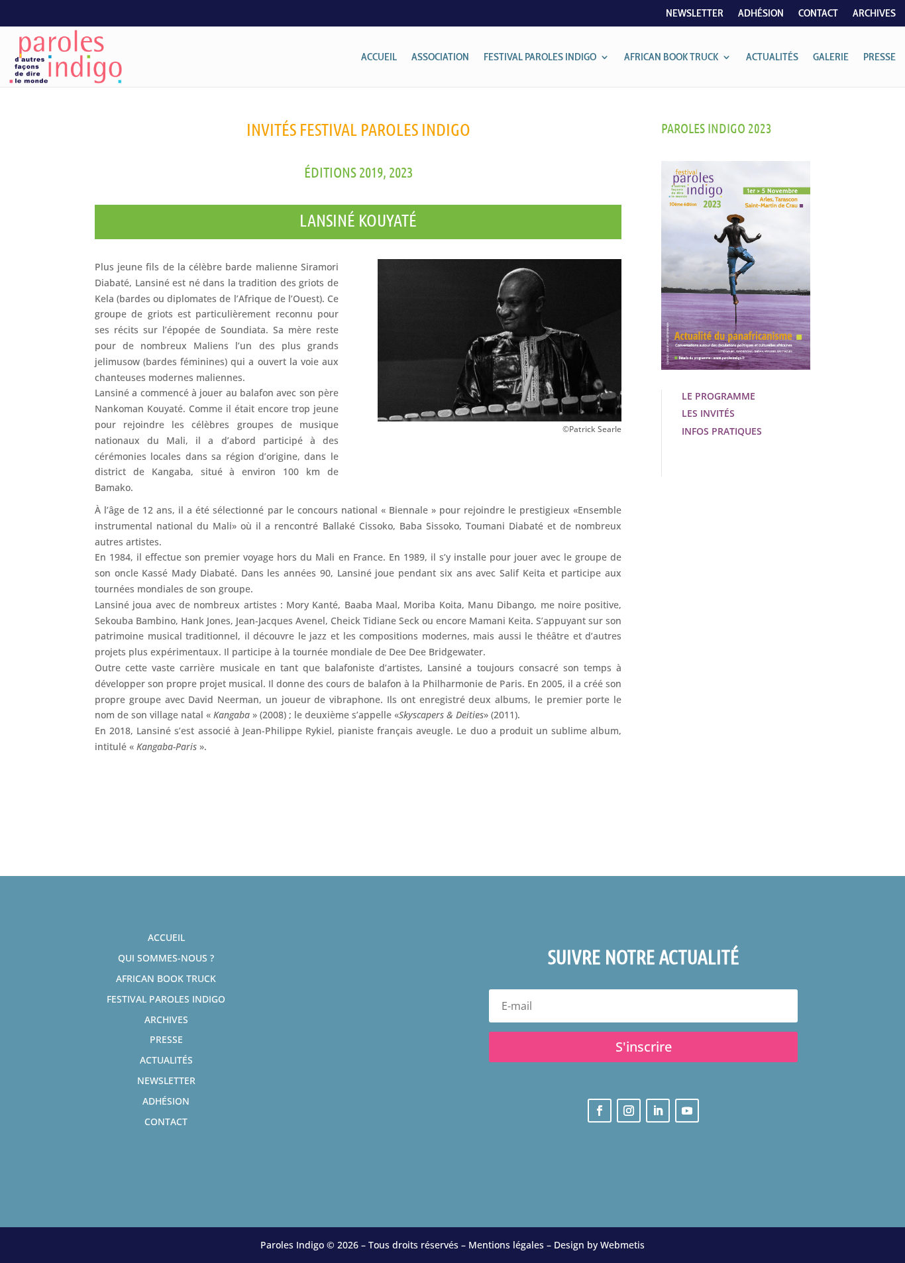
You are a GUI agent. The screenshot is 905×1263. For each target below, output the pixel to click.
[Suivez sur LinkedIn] (658, 1111)
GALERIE (831, 56)
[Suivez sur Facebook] (600, 1111)
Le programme (718, 396)
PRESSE (879, 56)
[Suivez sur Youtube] (687, 1111)
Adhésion (761, 14)
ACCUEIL (379, 56)
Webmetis (622, 1244)
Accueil (166, 937)
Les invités (708, 413)
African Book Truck (166, 978)
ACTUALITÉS (772, 56)
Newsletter (694, 14)
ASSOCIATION (440, 56)
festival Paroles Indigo (166, 999)
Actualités (166, 1060)
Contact (818, 14)
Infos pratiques (722, 431)
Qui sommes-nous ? (166, 958)
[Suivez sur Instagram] (629, 1111)
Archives (874, 14)
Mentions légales (506, 1244)
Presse (166, 1039)
